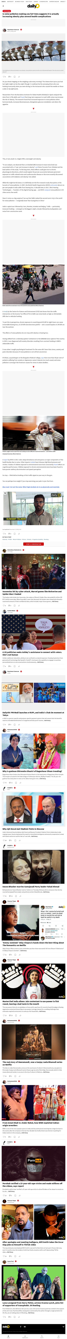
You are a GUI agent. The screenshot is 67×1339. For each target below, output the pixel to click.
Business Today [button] (19, 1)
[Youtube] (24, 1326)
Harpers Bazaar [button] (54, 1)
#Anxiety (29, 539)
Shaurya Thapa (11, 901)
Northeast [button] (10, 1)
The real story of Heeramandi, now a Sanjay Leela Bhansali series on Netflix (32, 1063)
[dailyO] (33, 6)
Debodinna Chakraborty (14, 550)
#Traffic (10, 539)
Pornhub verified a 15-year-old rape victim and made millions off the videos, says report (32, 1184)
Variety (9, 673)
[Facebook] (21, 1326)
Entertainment (10, 847)
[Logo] (6, 1326)
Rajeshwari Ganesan (13, 29)
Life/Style (9, 961)
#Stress (24, 539)
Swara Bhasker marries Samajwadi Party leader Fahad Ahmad (31, 886)
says (42, 358)
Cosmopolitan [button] (44, 1)
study (5, 311)
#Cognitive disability (37, 539)
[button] (21, 29)
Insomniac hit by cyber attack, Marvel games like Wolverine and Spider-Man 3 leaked (32, 592)
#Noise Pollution (17, 539)
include (32, 462)
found (56, 465)
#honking (46, 539)
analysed (47, 190)
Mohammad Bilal (12, 729)
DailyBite (10, 787)
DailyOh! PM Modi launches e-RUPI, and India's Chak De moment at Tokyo (33, 713)
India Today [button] (29, 1)
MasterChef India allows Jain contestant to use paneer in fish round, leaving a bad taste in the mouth (31, 1002)
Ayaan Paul (10, 1261)
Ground (9, 1083)
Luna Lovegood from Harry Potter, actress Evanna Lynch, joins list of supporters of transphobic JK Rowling (33, 1304)
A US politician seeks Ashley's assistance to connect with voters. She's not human (32, 653)
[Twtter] (17, 1326)
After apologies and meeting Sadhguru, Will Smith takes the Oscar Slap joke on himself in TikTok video (33, 1243)
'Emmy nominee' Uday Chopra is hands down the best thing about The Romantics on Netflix (33, 944)
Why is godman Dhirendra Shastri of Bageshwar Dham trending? (32, 771)
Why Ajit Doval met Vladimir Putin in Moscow (23, 829)
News (8, 731)
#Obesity (5, 539)
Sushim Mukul (11, 610)
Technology (7, 11)
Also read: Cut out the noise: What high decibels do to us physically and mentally (31, 487)
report (6, 460)
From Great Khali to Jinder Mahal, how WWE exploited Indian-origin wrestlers (31, 1124)
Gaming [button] (36, 1)
